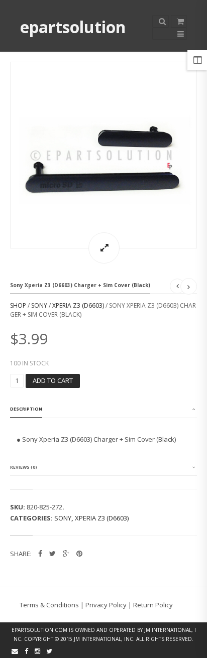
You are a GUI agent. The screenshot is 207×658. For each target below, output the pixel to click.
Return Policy (153, 604)
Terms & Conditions (49, 604)
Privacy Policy (106, 604)
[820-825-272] (103, 155)
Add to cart (53, 380)
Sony (39, 305)
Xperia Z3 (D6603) (78, 305)
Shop (18, 305)
